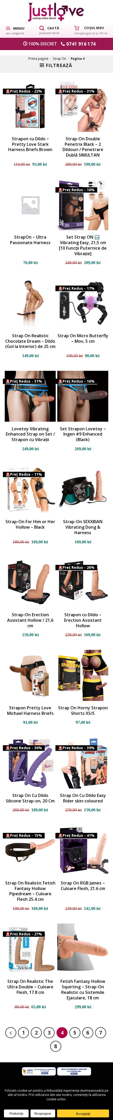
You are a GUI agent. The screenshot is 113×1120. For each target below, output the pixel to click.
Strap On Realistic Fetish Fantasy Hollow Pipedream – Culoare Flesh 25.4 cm (30, 891)
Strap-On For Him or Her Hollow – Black (30, 524)
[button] (15, 30)
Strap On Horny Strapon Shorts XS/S (83, 710)
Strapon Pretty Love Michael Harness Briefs (30, 710)
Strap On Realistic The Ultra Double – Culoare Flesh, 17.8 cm (30, 987)
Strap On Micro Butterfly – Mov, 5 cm (83, 338)
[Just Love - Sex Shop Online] (56, 11)
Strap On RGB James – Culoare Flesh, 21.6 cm (83, 885)
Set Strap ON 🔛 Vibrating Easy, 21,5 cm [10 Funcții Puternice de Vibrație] (83, 245)
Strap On (59, 58)
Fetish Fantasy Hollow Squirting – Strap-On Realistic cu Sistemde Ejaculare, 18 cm (82, 989)
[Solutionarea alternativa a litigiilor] (39, 1070)
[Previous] (10, 1032)
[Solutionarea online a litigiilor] (74, 1070)
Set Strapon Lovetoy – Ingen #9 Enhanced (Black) (83, 434)
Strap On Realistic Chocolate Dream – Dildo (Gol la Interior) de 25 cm (30, 341)
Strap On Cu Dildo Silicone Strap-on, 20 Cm (30, 798)
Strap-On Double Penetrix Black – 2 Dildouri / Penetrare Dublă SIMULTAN (83, 147)
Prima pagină (38, 58)
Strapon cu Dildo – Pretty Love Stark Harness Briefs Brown (30, 144)
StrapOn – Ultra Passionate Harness (30, 239)
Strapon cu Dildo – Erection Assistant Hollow (83, 620)
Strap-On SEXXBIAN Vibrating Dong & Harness (82, 527)
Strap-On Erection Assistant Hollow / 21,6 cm (30, 620)
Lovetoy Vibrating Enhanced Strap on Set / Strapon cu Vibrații (30, 434)
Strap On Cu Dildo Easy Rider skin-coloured (83, 798)
